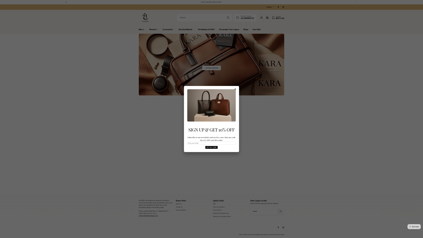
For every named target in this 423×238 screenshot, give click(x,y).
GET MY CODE (211, 147)
